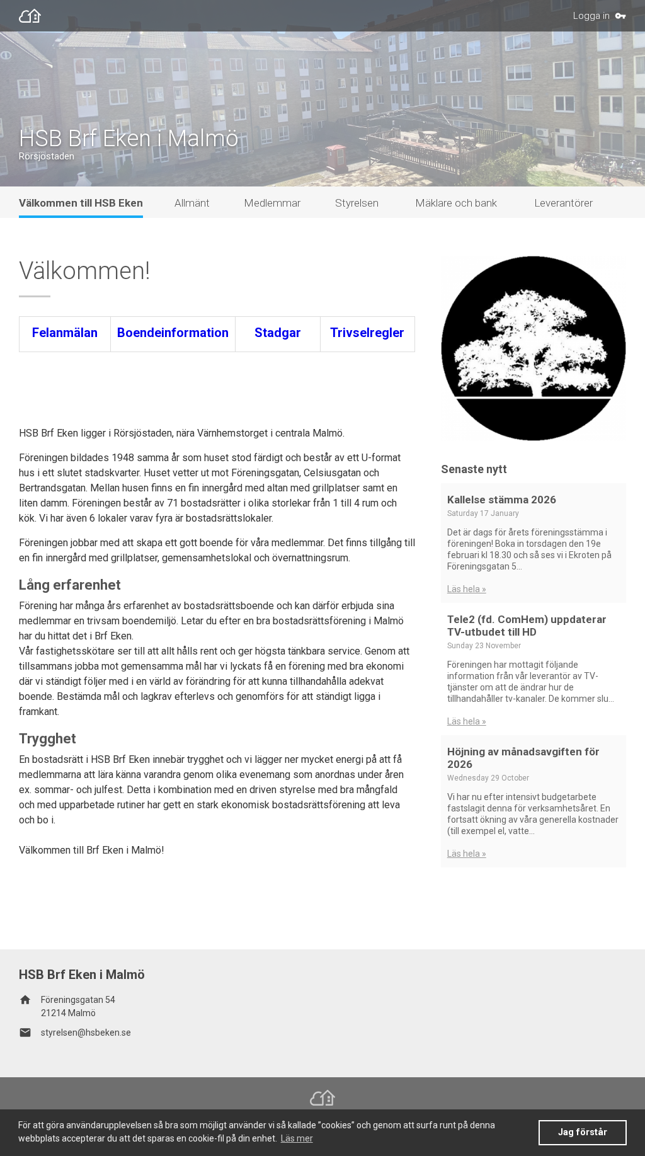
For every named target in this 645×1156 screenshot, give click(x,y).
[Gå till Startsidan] (33, 16)
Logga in (591, 15)
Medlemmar (272, 203)
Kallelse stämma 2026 (501, 499)
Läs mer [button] (297, 1138)
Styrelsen (357, 203)
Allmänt (192, 203)
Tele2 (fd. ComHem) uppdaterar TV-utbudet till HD (527, 625)
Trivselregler (367, 332)
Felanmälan (65, 332)
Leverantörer (563, 203)
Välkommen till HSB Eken (81, 203)
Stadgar (277, 332)
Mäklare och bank (456, 203)
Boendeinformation (173, 332)
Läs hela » (466, 589)
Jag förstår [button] (582, 1132)
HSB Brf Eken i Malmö (129, 138)
